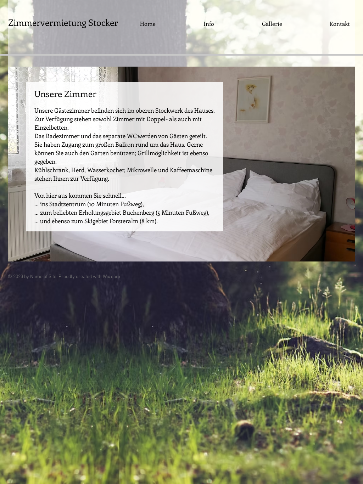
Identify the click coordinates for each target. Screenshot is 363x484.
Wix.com (111, 277)
